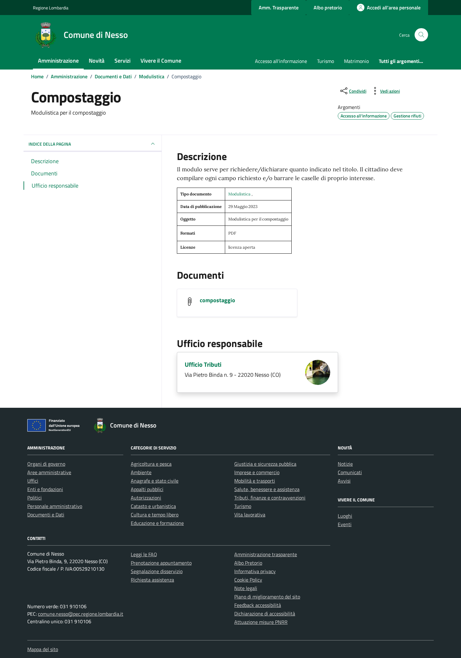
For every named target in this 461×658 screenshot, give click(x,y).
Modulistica (240, 194)
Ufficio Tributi (203, 364)
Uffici (32, 480)
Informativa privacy (255, 571)
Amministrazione (58, 60)
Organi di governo (46, 464)
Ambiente (141, 472)
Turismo (325, 61)
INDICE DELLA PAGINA (50, 144)
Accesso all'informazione (281, 61)
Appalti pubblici (147, 489)
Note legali (245, 588)
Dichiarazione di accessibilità (264, 613)
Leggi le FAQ (144, 554)
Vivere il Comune (160, 60)
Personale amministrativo (54, 506)
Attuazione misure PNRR (261, 622)
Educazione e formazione (157, 523)
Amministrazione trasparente (265, 554)
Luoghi (345, 516)
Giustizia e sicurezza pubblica (265, 464)
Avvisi (344, 480)
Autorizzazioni (146, 497)
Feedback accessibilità (257, 605)
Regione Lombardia (50, 7)
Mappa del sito (42, 649)
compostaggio (217, 300)
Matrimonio (356, 61)
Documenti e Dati (45, 514)
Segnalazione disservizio (157, 571)
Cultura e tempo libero (154, 514)
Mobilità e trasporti (254, 480)
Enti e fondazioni (45, 489)
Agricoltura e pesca (151, 464)
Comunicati (350, 472)
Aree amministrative (49, 472)
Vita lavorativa (249, 514)
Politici (34, 497)
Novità (96, 60)
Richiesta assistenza (152, 579)
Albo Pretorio (248, 563)
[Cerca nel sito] (421, 35)
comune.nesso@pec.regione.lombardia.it (80, 614)
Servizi (122, 60)
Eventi (345, 524)
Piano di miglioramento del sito (267, 596)
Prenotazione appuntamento (161, 563)
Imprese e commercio (256, 472)
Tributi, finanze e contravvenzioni (269, 497)
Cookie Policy (248, 579)
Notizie (345, 464)
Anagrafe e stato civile (154, 480)
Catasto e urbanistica (153, 506)
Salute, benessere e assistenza (266, 489)
